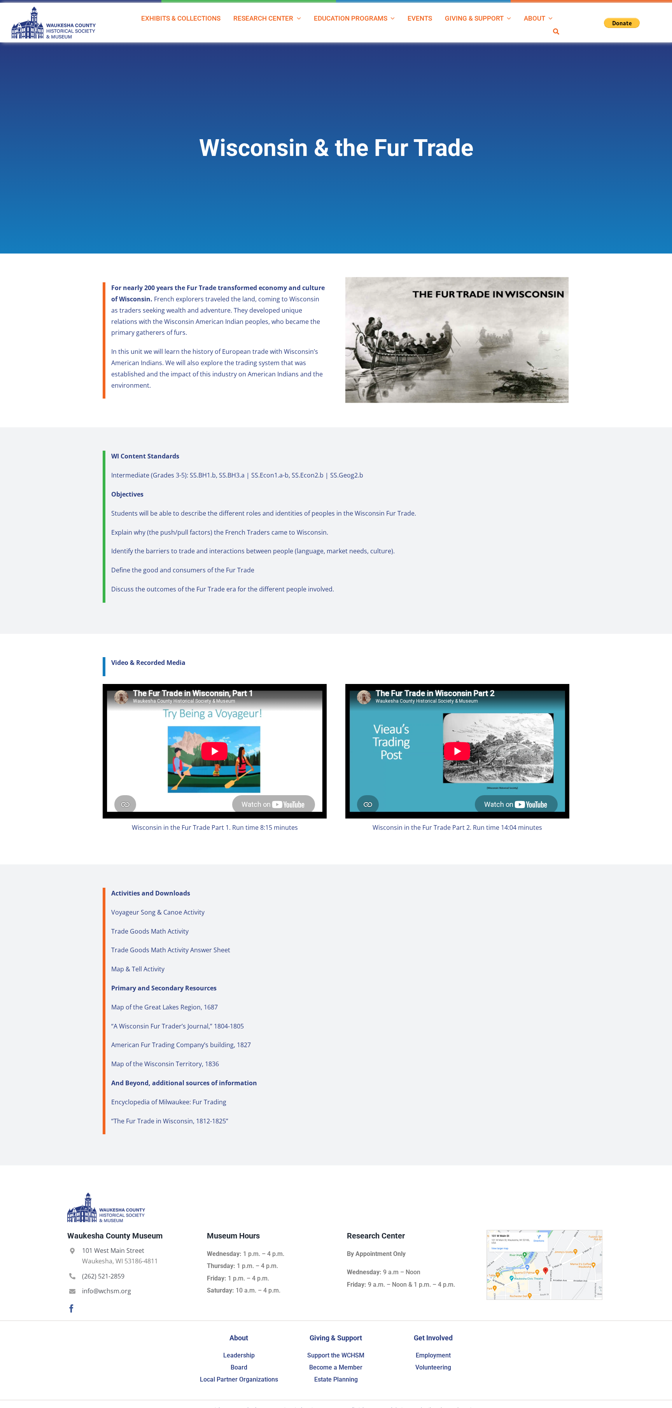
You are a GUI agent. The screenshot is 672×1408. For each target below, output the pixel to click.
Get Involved (433, 1338)
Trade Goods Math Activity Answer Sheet (170, 950)
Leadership (239, 1355)
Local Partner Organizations (239, 1379)
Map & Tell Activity (137, 969)
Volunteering (433, 1367)
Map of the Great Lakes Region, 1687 (164, 1007)
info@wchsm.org (106, 1291)
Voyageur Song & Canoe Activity (158, 912)
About (238, 1338)
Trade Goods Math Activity (150, 931)
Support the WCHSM (335, 1355)
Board (239, 1367)
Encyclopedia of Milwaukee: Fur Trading (168, 1102)
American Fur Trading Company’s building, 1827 (181, 1045)
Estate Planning (336, 1379)
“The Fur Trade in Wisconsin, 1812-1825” (169, 1121)
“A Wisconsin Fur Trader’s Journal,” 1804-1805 (177, 1026)
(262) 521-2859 (103, 1276)
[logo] (54, 9)
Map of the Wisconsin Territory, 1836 (165, 1064)
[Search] (556, 31)
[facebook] (71, 1309)
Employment (433, 1355)
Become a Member (335, 1367)
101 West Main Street (113, 1250)
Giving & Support (336, 1338)
